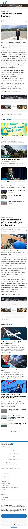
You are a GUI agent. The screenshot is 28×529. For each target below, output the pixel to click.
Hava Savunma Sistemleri (7, 489)
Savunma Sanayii (6, 156)
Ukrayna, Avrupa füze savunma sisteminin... (12, 159)
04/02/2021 (17, 20)
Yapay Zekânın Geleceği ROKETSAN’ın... (11, 137)
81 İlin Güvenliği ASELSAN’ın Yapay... (17, 195)
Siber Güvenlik (4, 497)
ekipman (9, 317)
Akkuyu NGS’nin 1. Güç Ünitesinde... (16, 201)
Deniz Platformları (5, 481)
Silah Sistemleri (4, 485)
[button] (26, 502)
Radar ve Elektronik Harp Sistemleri (9, 487)
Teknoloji (8, 11)
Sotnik (3, 319)
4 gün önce (14, 345)
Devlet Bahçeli (10, 114)
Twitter (20, 114)
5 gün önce (14, 372)
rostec (13, 317)
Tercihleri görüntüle (14, 524)
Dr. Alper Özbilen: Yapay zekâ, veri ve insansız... (13, 181)
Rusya (23, 317)
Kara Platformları (5, 479)
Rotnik (18, 317)
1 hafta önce (14, 399)
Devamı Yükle (14, 208)
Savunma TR (10, 20)
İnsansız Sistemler (5, 483)
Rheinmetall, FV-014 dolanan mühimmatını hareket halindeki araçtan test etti (16, 417)
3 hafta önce (14, 139)
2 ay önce (12, 183)
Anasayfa (3, 11)
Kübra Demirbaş (7, 139)
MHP (16, 114)
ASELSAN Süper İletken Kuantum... (16, 190)
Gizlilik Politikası (14, 527)
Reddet (14, 520)
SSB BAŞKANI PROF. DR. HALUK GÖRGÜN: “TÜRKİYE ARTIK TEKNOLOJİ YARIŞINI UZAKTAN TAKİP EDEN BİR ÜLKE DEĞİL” (13, 396)
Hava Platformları (5, 477)
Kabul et (14, 516)
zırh (7, 319)
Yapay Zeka (4, 134)
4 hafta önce (14, 161)
